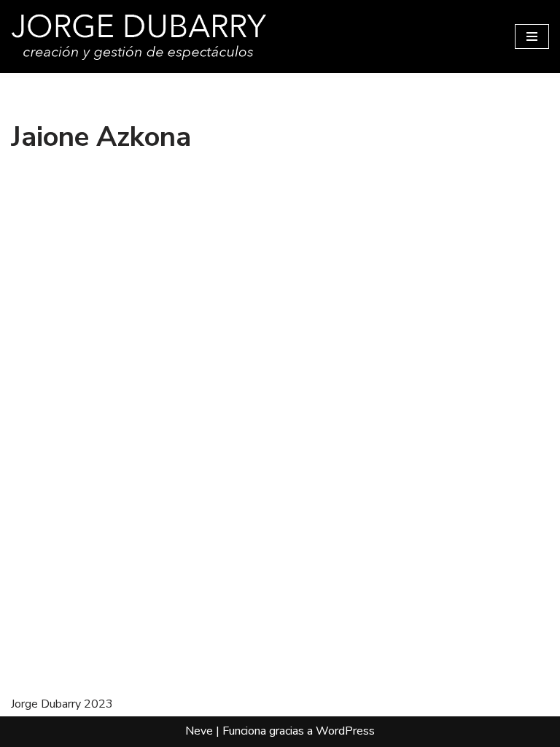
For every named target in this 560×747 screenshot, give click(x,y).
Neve (199, 731)
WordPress (345, 731)
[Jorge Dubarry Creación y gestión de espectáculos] (138, 36)
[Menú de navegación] (532, 36)
